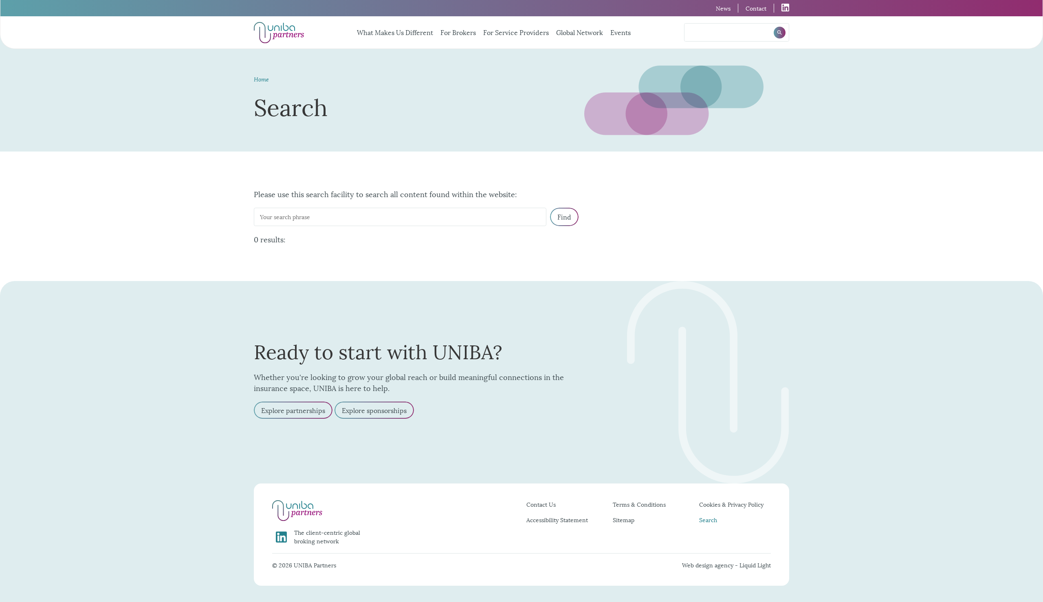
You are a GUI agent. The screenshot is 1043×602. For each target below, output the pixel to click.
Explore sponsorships (374, 410)
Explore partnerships (293, 410)
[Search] (780, 32)
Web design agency (708, 564)
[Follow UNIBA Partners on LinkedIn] (781, 7)
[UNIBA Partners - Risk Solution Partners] (279, 32)
